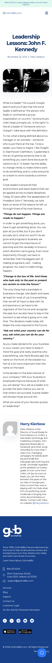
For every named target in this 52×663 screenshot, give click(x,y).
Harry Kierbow (37, 57)
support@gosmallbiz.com (28, 2)
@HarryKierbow (41, 503)
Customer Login (11, 605)
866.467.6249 (10, 2)
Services (7, 588)
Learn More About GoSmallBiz (18, 560)
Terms (37, 651)
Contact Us (8, 601)
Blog (5, 592)
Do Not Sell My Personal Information (21, 610)
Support (7, 596)
